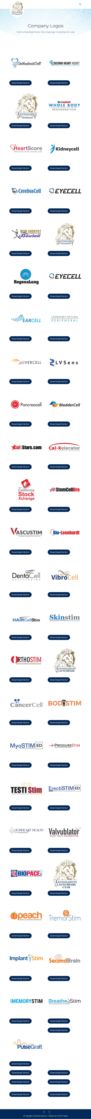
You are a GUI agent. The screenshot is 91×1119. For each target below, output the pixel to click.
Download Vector (20, 82)
